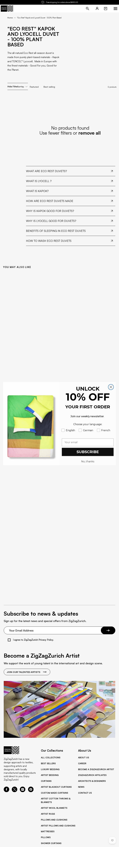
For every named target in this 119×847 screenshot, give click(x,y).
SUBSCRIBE (88, 451)
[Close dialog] (111, 387)
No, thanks (87, 461)
